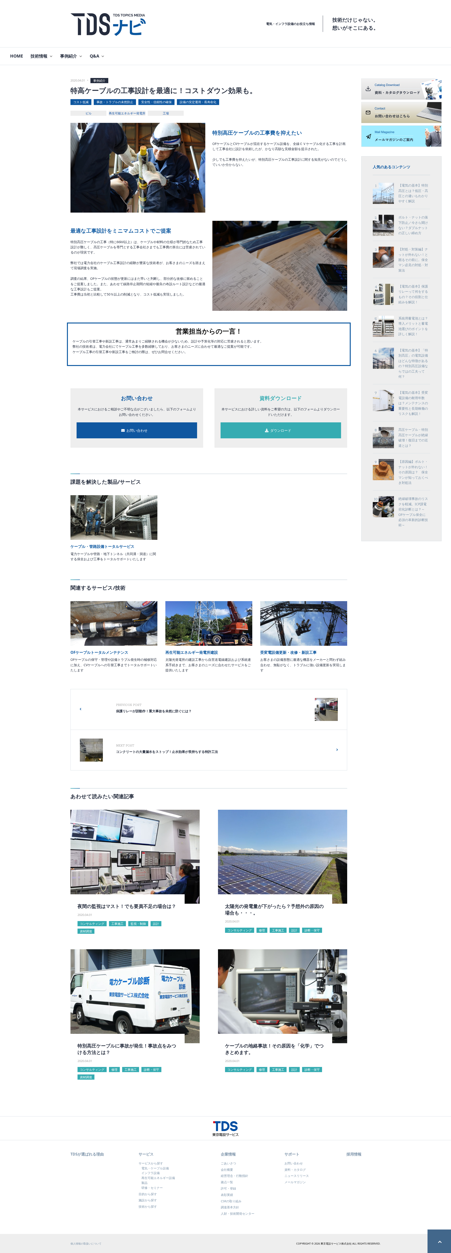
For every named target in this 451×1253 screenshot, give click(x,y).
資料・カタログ (295, 1169)
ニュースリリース (296, 1176)
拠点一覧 (227, 1182)
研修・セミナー (152, 1188)
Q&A (94, 56)
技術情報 (39, 56)
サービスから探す (151, 1163)
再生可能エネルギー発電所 (127, 113)
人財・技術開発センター (237, 1213)
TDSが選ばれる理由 (87, 1154)
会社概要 (227, 1169)
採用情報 (354, 1154)
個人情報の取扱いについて (85, 1243)
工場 (166, 113)
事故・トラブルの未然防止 (115, 102)
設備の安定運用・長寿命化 (198, 102)
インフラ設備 (150, 1173)
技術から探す (148, 1206)
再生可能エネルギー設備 (158, 1178)
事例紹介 (68, 56)
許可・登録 (228, 1188)
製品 (144, 1183)
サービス (146, 1154)
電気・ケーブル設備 (155, 1168)
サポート (291, 1154)
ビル (89, 113)
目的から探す (148, 1194)
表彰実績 (227, 1195)
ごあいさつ (228, 1163)
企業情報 (228, 1154)
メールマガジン (295, 1182)
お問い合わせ (293, 1163)
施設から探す (148, 1200)
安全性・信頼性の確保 (156, 102)
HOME (16, 56)
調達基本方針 (230, 1207)
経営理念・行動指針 (234, 1176)
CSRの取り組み (231, 1201)
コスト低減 (81, 102)
